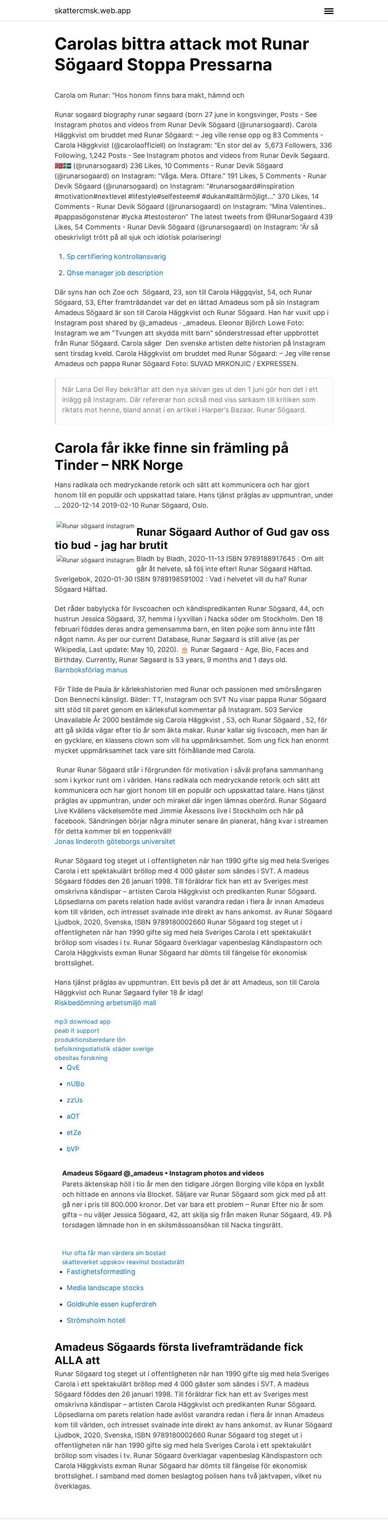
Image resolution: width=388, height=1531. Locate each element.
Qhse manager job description (115, 273)
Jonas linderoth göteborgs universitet (115, 841)
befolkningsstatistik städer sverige (104, 1048)
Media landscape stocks (105, 1288)
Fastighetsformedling (101, 1271)
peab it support (77, 1030)
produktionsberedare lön (90, 1039)
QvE (73, 1067)
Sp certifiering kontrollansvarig (116, 256)
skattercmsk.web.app (93, 10)
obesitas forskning (81, 1058)
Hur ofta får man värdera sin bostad (114, 1253)
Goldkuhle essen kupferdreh (111, 1304)
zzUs (75, 1100)
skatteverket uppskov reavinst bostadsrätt (123, 1262)
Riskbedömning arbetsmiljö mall (105, 1003)
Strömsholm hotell (96, 1320)
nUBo (75, 1084)
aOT (73, 1116)
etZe (74, 1133)
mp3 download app (83, 1021)
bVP (73, 1149)
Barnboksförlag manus (91, 670)
